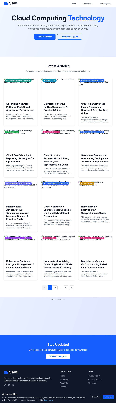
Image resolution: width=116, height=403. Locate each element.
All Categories (105, 4)
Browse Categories (69, 37)
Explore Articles (45, 37)
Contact (63, 387)
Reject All (95, 397)
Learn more (48, 400)
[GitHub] (13, 385)
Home (74, 4)
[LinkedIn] (9, 385)
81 (66, 288)
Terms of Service (95, 379)
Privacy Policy (94, 376)
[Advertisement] (58, 317)
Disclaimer (92, 383)
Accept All (108, 397)
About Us (64, 383)
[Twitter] (5, 385)
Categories (87, 4)
